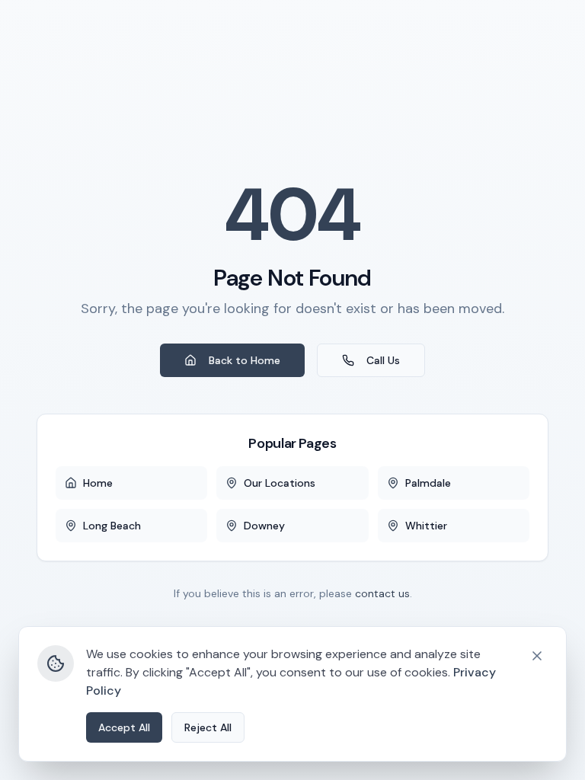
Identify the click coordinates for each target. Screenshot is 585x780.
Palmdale (428, 483)
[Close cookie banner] (537, 656)
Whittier (426, 525)
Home (98, 483)
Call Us (383, 360)
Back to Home (244, 360)
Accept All (124, 727)
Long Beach (112, 525)
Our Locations (279, 483)
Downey (264, 525)
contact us (382, 593)
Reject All (208, 727)
